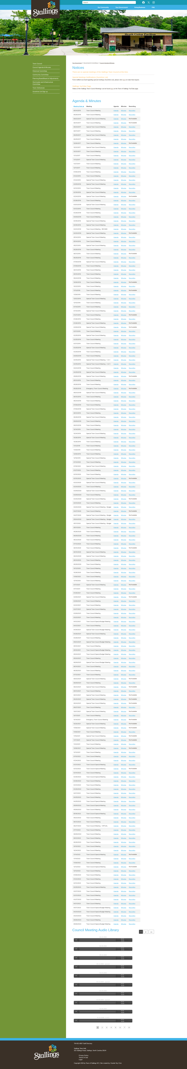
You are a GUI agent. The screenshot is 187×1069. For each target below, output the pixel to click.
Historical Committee (40, 71)
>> (151, 932)
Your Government (121, 7)
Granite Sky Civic (116, 1063)
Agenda (116, 110)
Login (81, 1059)
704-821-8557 (78, 1043)
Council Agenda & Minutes (42, 67)
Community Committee (41, 75)
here (124, 80)
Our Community (103, 7)
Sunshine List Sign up (40, 91)
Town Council (37, 64)
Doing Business (139, 7)
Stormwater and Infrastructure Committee (43, 83)
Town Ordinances (39, 88)
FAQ (153, 7)
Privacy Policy (83, 1055)
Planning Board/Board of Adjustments (45, 78)
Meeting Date (78, 106)
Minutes (123, 110)
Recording (132, 110)
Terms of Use (83, 1057)
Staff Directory (87, 1043)
